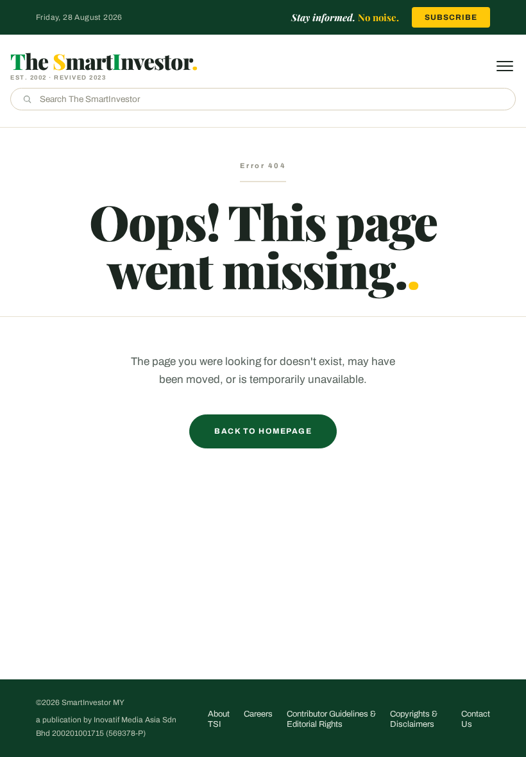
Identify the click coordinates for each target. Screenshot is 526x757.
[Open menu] (505, 66)
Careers (258, 714)
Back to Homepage (263, 431)
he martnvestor (104, 61)
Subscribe (451, 17)
